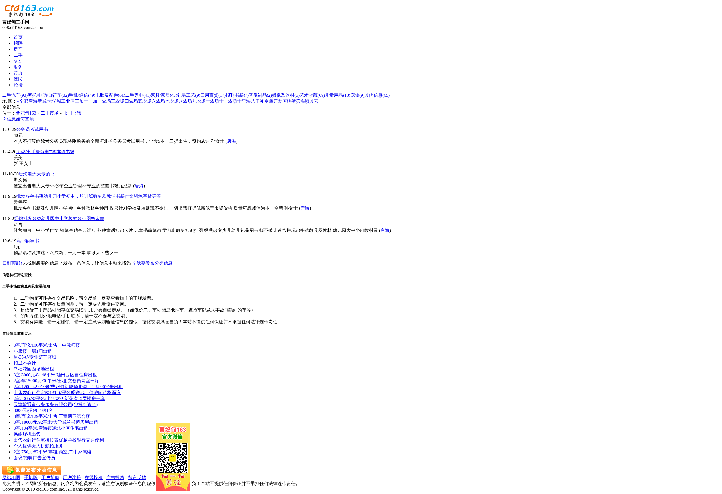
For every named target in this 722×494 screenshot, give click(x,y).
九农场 (199, 101)
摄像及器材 (286, 95)
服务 (18, 67)
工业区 (68, 101)
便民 (18, 78)
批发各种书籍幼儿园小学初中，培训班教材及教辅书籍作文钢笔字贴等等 (88, 196)
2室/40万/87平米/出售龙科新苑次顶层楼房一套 (59, 398)
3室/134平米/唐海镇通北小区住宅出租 (51, 428)
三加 (79, 101)
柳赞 (291, 101)
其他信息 (377, 95)
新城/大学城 (49, 101)
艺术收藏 (312, 95)
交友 (18, 61)
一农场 (104, 101)
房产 (18, 49)
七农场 (172, 101)
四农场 (131, 101)
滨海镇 (302, 101)
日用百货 (213, 95)
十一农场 (228, 101)
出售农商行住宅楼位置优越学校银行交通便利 (59, 440)
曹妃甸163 (26, 113)
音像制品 (260, 95)
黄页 (18, 73)
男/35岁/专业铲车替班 (35, 357)
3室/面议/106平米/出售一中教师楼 (47, 345)
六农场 (158, 101)
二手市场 (50, 113)
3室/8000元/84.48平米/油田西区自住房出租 (55, 374)
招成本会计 (25, 363)
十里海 (244, 101)
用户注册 (72, 477)
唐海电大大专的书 (37, 174)
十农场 (212, 101)
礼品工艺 (188, 95)
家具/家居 (164, 95)
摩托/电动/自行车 (48, 95)
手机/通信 (82, 95)
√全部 (22, 101)
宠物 (357, 95)
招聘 (18, 43)
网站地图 (11, 477)
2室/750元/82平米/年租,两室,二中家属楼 (52, 451)
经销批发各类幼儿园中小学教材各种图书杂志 (59, 218)
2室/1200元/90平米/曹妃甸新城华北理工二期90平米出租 (68, 386)
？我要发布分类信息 (152, 263)
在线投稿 (94, 477)
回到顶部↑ (12, 263)
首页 (18, 37)
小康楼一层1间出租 (33, 351)
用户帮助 (50, 477)
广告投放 (115, 477)
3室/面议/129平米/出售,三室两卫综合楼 (52, 416)
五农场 (144, 101)
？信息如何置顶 (18, 119)
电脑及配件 (110, 95)
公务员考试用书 (32, 129)
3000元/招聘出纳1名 (33, 410)
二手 (18, 55)
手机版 (31, 477)
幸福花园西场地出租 (34, 368)
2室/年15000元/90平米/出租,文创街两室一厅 (56, 380)
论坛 (18, 84)
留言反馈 (137, 477)
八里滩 (257, 101)
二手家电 (138, 95)
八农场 (185, 101)
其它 (313, 101)
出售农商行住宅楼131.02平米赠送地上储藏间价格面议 (67, 392)
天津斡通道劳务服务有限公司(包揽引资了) (56, 404)
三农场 (117, 101)
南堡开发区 (275, 101)
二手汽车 (15, 95)
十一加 (90, 101)
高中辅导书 (27, 240)
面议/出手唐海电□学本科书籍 (45, 151)
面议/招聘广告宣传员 (34, 457)
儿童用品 (337, 95)
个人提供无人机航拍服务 (38, 445)
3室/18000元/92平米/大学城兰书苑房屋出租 (56, 422)
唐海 (33, 101)
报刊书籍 (237, 95)
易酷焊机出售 (27, 434)
